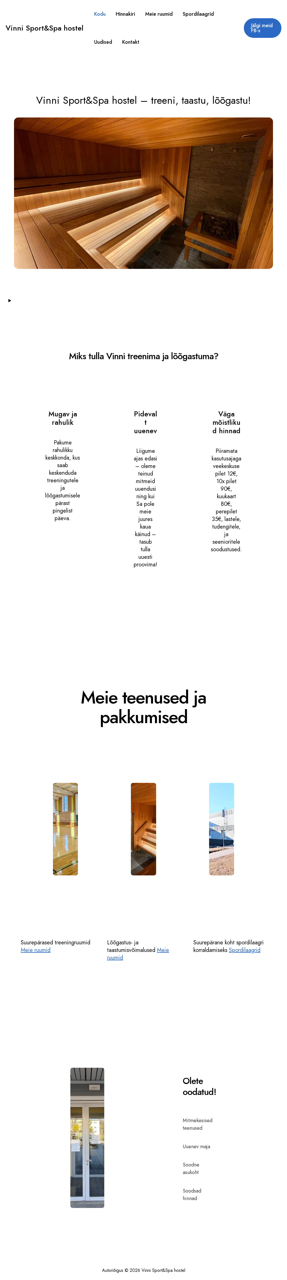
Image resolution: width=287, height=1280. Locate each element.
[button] (262, 28)
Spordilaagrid (244, 950)
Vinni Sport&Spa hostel (45, 28)
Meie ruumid (35, 950)
